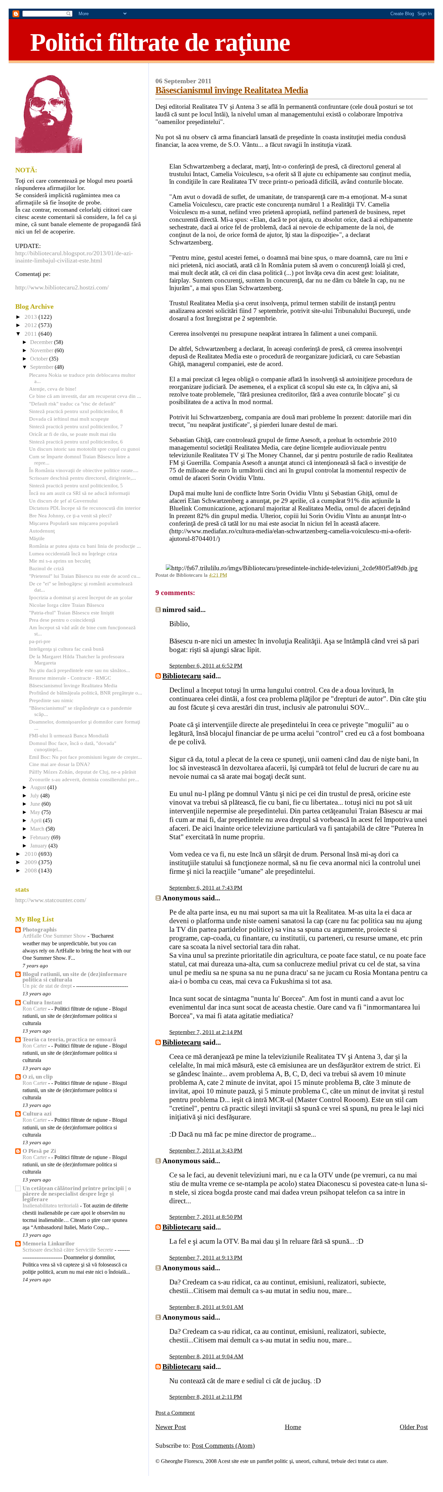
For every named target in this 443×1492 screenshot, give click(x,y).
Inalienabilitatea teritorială (51, 1206)
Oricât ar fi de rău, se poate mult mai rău (72, 434)
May (36, 812)
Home (293, 1427)
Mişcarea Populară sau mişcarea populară (73, 523)
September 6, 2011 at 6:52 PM (205, 665)
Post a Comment (175, 1412)
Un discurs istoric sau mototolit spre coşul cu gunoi (84, 449)
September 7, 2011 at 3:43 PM (205, 1150)
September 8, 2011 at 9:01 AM (206, 1307)
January (39, 846)
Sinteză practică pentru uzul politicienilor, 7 (76, 426)
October (39, 359)
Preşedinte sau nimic (51, 700)
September (42, 367)
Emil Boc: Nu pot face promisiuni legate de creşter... (85, 757)
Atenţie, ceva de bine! (52, 389)
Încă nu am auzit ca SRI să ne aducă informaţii (79, 493)
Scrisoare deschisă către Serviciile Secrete (68, 1250)
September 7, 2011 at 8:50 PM (205, 1217)
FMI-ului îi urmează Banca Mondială (69, 735)
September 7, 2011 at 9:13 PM (205, 1257)
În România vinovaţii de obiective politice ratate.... (83, 470)
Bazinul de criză (46, 568)
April (36, 820)
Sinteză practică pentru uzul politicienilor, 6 (76, 441)
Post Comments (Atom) (223, 1445)
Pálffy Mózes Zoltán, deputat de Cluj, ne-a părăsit (82, 772)
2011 (31, 334)
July (35, 796)
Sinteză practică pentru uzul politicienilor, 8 (76, 411)
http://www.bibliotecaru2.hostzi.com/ (62, 287)
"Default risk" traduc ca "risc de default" (72, 404)
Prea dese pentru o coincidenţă (62, 620)
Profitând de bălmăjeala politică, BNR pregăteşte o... (85, 693)
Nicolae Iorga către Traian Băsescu (66, 605)
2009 (31, 862)
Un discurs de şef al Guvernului (63, 501)
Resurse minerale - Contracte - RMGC (70, 678)
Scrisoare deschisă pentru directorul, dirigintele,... (82, 478)
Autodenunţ (42, 531)
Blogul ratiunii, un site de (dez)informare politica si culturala (74, 977)
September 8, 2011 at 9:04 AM (206, 1356)
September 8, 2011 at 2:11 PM (205, 1397)
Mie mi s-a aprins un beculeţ (59, 561)
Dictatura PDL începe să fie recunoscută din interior (85, 508)
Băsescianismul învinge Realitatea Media (231, 90)
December (42, 342)
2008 (31, 870)
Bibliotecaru (181, 676)
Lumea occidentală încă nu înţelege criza (73, 553)
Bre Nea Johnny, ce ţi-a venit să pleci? (70, 515)
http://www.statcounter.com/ (50, 900)
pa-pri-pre (40, 641)
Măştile (37, 538)
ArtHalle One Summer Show (55, 936)
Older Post (414, 1427)
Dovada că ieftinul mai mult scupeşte (69, 419)
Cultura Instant (42, 1002)
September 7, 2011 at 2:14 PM (205, 1032)
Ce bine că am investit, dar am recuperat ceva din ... (85, 396)
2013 (31, 317)
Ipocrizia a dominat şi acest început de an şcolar (81, 597)
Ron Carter (35, 1009)
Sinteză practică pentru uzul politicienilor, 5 (76, 485)
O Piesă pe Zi (39, 1151)
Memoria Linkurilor (48, 1243)
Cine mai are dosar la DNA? (59, 764)
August (38, 787)
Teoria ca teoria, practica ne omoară (69, 1039)
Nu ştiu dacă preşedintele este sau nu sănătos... (79, 670)
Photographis (39, 929)
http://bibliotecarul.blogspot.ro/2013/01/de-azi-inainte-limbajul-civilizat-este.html (74, 257)
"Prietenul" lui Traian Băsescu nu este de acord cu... (85, 576)
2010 (31, 854)
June (36, 804)
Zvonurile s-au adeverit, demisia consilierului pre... (84, 779)
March (38, 829)
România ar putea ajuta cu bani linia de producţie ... (85, 546)
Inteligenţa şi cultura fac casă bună (66, 649)
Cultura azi (37, 1113)
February (40, 837)
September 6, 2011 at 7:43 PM (205, 887)
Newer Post (170, 1427)
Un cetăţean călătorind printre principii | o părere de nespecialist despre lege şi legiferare (76, 1194)
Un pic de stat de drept (47, 986)
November (42, 350)
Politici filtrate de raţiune (160, 42)
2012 (31, 325)
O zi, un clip (37, 1076)
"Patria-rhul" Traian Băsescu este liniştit (71, 612)
